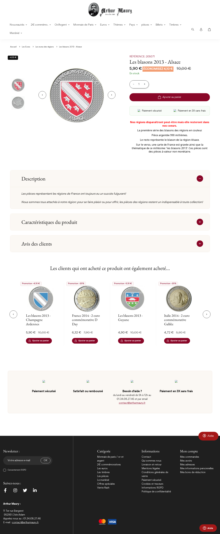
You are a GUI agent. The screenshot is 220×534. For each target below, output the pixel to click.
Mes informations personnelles (197, 468)
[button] (208, 436)
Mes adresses (187, 465)
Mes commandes (189, 457)
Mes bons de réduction (193, 472)
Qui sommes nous (151, 461)
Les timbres (103, 472)
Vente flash (103, 488)
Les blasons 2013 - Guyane (130, 317)
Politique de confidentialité (156, 492)
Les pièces (103, 476)
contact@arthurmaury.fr (132, 403)
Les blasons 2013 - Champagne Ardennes (38, 319)
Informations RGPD (152, 488)
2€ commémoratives (109, 465)
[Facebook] (5, 490)
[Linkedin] (35, 490)
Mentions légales (151, 468)
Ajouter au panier (172, 97)
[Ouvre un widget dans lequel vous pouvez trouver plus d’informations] (208, 528)
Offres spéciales (106, 484)
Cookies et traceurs (152, 484)
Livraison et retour (152, 465)
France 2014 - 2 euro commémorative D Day (86, 319)
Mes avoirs (186, 461)
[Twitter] (25, 490)
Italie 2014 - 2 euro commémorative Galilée (177, 319)
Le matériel (103, 480)
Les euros (102, 468)
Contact (146, 457)
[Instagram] (15, 490)
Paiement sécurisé (151, 480)
